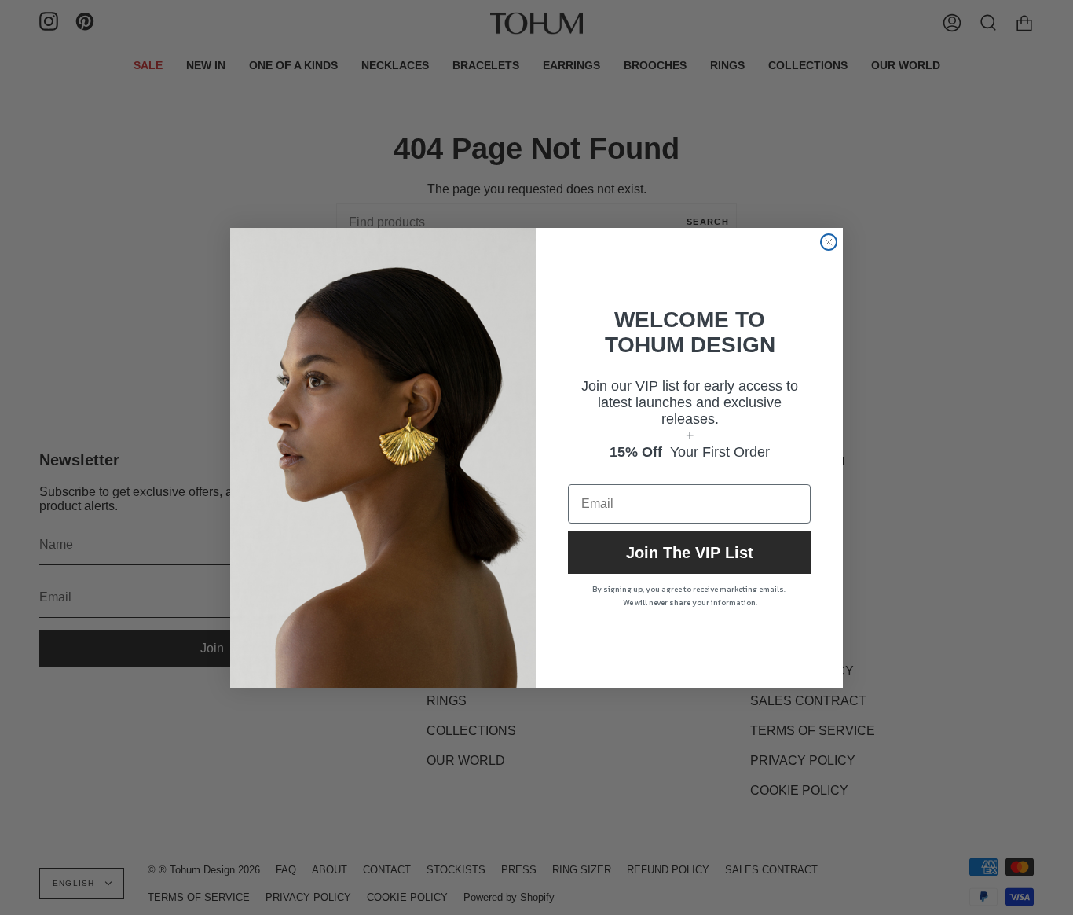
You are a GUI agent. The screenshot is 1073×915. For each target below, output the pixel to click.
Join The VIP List (689, 552)
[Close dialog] (829, 242)
